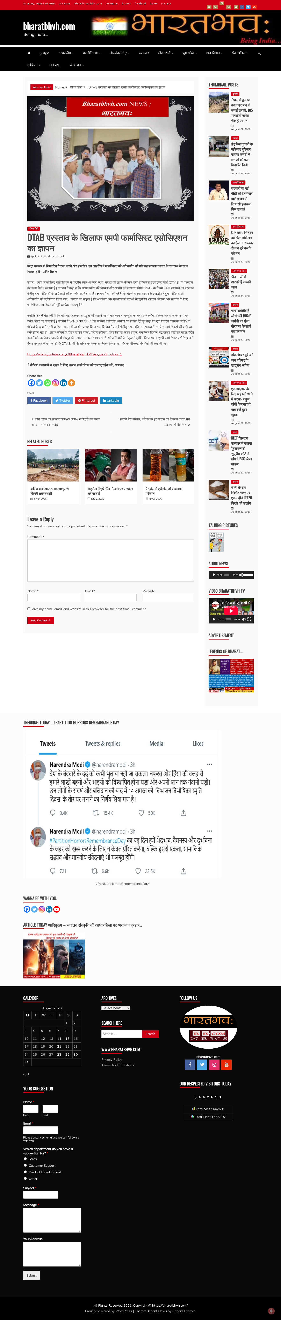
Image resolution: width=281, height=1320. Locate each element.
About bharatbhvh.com (88, 3)
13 (51, 1038)
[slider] (247, 574)
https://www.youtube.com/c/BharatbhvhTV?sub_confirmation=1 (74, 354)
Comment (35, 537)
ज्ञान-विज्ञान (213, 53)
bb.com (126, 3)
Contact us (112, 3)
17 (26, 1046)
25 (35, 1054)
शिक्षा (235, 432)
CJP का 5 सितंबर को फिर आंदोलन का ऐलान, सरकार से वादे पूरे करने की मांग (242, 243)
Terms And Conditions (228, 7)
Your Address (33, 1239)
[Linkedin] (63, 382)
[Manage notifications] (271, 1311)
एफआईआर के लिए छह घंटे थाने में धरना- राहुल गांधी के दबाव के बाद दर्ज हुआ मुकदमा (242, 401)
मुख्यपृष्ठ (44, 53)
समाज (235, 138)
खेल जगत (54, 65)
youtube (166, 3)
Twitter (64, 400)
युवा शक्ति (188, 53)
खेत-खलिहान (239, 53)
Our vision (65, 3)
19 (43, 1046)
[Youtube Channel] (56, 909)
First (26, 1115)
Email (90, 591)
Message (31, 1205)
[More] (71, 382)
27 (51, 1054)
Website (149, 591)
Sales (33, 1159)
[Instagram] (55, 382)
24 (26, 1054)
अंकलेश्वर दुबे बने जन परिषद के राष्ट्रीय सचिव (242, 360)
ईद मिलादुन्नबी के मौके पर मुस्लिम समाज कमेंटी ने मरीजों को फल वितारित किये (242, 154)
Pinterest (88, 400)
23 (76, 1046)
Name (32, 591)
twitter (154, 3)
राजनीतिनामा (90, 53)
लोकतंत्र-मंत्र (118, 53)
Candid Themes (184, 1311)
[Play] (214, 575)
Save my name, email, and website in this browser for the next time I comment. (88, 609)
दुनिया (235, 93)
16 (76, 1038)
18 (35, 1046)
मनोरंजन (32, 65)
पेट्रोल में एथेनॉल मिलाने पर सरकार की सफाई (110, 491)
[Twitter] (39, 382)
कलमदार (144, 53)
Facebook (40, 400)
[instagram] (214, 1064)
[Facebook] (31, 382)
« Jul (26, 1074)
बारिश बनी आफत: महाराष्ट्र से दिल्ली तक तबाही (49, 491)
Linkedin (112, 400)
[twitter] (202, 1064)
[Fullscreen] (249, 619)
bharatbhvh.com (49, 25)
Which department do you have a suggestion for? (48, 1151)
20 (51, 1046)
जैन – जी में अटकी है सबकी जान (241, 282)
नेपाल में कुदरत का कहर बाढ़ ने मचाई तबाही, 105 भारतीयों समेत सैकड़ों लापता (242, 110)
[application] (231, 575)
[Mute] (241, 575)
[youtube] (226, 1064)
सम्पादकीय (64, 53)
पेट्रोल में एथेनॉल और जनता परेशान (164, 491)
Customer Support (42, 1165)
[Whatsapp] (47, 382)
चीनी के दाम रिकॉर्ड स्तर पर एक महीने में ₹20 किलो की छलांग (241, 495)
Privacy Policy (111, 1059)
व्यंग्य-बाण (75, 65)
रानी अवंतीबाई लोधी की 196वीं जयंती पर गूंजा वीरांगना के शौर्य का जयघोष (241, 321)
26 (43, 1054)
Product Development (45, 1172)
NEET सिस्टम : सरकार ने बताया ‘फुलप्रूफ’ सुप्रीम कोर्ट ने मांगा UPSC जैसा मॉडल (241, 450)
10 (26, 1038)
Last (45, 1115)
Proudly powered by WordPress (109, 1311)
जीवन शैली (164, 53)
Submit (32, 1275)
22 (67, 1046)
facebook (140, 3)
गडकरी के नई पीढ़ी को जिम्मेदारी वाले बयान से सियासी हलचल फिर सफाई (242, 198)
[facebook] (190, 1064)
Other (33, 1179)
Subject (29, 1188)
